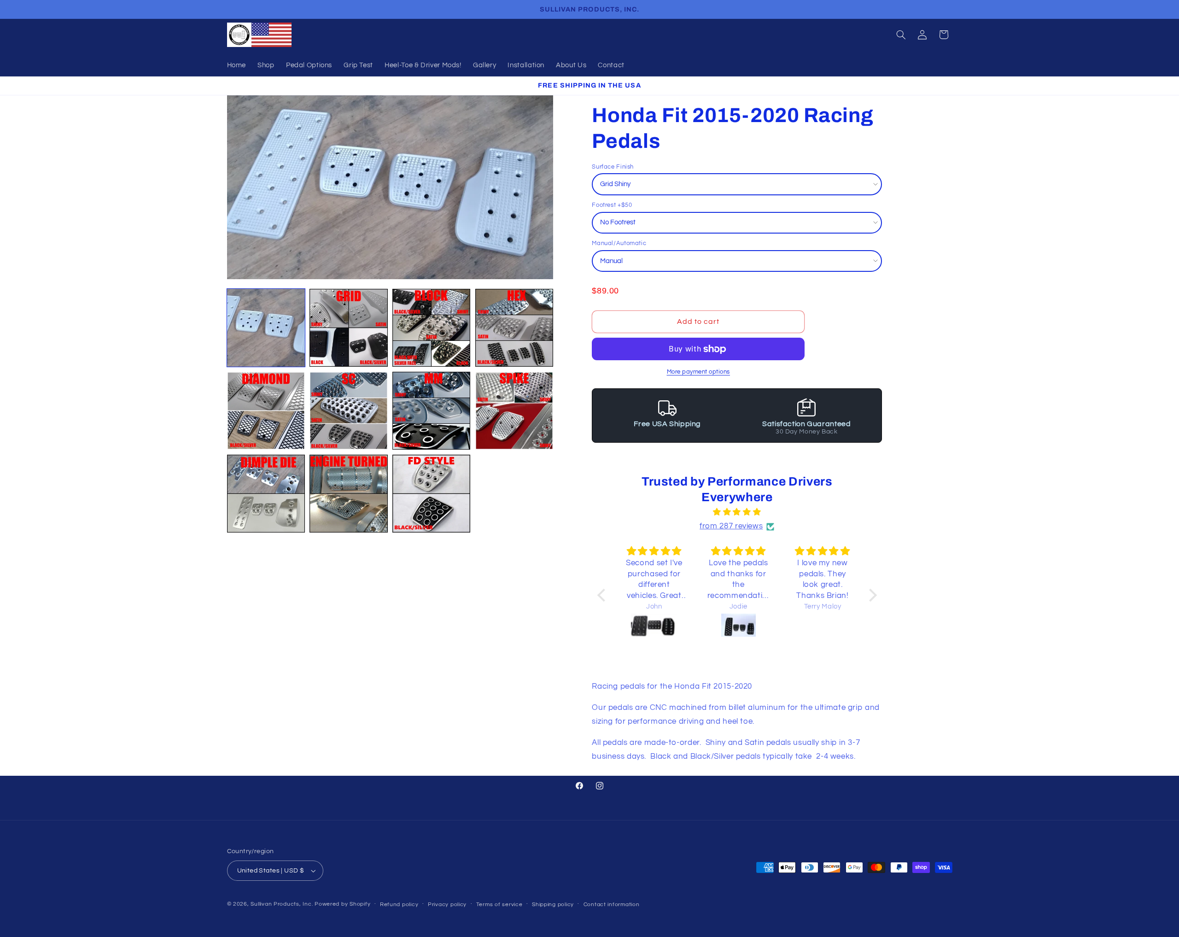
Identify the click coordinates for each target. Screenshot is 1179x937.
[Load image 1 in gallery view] (266, 328)
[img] (737, 513)
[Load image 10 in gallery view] (348, 494)
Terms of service (499, 904)
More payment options (698, 372)
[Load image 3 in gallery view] (431, 328)
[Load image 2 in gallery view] (348, 328)
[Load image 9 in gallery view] (266, 494)
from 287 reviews (731, 526)
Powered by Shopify (342, 904)
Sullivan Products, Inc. (282, 904)
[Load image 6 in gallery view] (348, 411)
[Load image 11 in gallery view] (431, 494)
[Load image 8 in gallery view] (514, 411)
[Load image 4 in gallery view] (514, 328)
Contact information (612, 904)
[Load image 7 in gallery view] (431, 411)
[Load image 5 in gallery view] (266, 411)
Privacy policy (447, 904)
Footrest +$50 (612, 205)
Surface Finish (613, 167)
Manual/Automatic (619, 243)
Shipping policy (553, 904)
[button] (900, 34)
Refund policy (399, 904)
